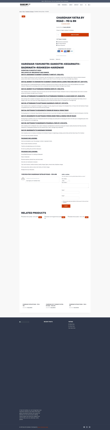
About (70, 4)
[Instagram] (90, 427)
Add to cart (75, 34)
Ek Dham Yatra (71, 324)
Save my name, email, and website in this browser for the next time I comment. (76, 202)
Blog (81, 4)
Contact (76, 4)
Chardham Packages (63, 55)
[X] (87, 427)
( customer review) (65, 23)
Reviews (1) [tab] (58, 59)
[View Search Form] (86, 5)
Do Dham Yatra (71, 326)
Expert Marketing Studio (43, 427)
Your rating (64, 178)
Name (63, 190)
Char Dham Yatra (71, 328)
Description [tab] (52, 59)
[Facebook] (84, 427)
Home (59, 4)
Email (63, 195)
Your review (64, 182)
